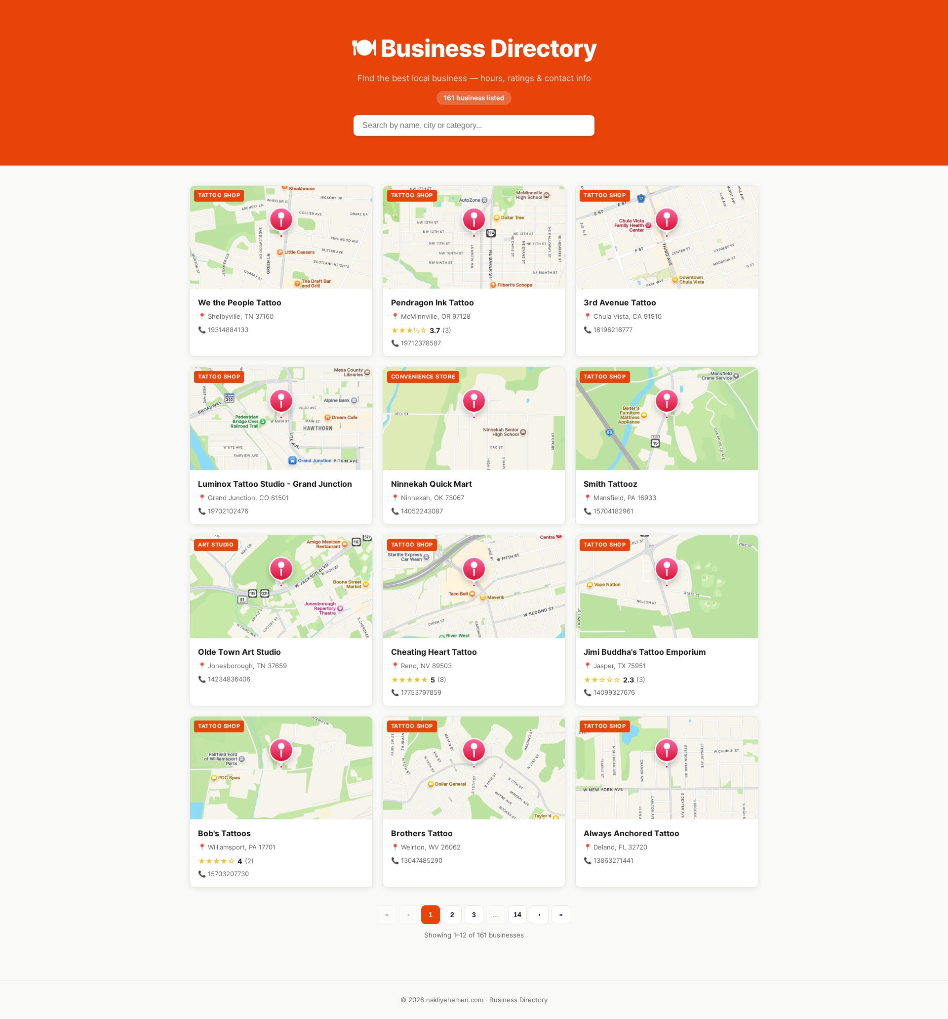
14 (517, 915)
